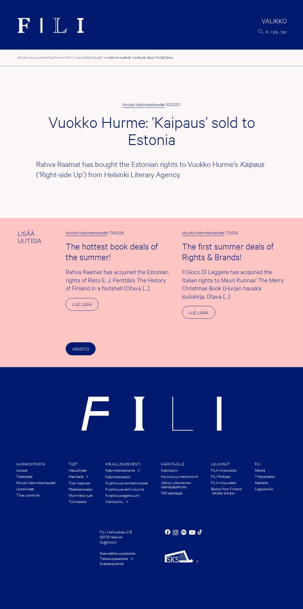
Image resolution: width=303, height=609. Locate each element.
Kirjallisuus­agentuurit (122, 495)
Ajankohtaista (30, 464)
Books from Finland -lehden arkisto (226, 490)
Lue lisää (85, 306)
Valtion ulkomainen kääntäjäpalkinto (176, 484)
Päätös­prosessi (81, 489)
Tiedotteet (24, 476)
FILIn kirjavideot (223, 482)
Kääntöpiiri (169, 470)
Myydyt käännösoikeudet (144, 104)
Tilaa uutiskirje (27, 495)
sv (284, 32)
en (275, 32)
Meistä (260, 470)
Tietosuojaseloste (114, 558)
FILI (258, 464)
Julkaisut (220, 464)
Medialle (261, 482)
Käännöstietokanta (120, 470)
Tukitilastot (77, 501)
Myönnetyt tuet (81, 495)
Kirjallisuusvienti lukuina (124, 489)
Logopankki (264, 488)
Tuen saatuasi (80, 483)
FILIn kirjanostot (224, 470)
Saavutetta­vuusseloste (117, 553)
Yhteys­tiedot (265, 476)
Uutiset (22, 470)
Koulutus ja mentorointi (179, 476)
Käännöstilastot (117, 476)
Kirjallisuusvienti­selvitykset (126, 483)
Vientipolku (114, 501)
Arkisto (80, 348)
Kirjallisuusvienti (123, 464)
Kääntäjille (172, 464)
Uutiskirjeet (25, 488)
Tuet (73, 464)
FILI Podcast (221, 476)
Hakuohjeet (78, 470)
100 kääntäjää (171, 493)
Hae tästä (76, 476)
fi (267, 32)
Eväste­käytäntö (112, 563)
